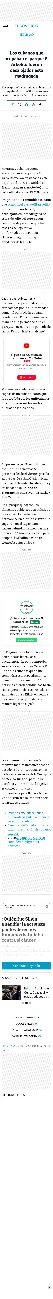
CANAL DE (24, 1030)
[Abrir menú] (6, 26)
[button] (23, 1003)
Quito (6, 1050)
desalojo (31, 1046)
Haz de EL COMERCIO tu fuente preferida (20, 906)
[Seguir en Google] (33, 104)
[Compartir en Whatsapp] (13, 104)
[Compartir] (40, 104)
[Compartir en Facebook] (26, 104)
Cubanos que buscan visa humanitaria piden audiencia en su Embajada (28, 817)
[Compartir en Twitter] (19, 104)
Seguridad (26, 34)
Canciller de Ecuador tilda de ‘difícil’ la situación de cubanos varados (29, 829)
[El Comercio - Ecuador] (26, 26)
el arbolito (44, 1046)
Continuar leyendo (26, 966)
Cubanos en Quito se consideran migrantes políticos (26, 842)
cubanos (19, 1046)
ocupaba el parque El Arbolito (29, 204)
